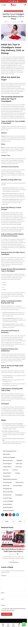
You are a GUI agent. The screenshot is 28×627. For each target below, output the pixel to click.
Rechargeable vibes (7, 488)
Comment (3, 575)
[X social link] (11, 1)
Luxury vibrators (6, 476)
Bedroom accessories (8, 460)
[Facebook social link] (9, 1)
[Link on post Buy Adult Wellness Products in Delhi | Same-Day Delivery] (13, 538)
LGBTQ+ (14, 546)
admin (8, 22)
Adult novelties (6, 454)
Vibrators (3, 136)
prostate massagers (17, 485)
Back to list (13, 521)
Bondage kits (19, 460)
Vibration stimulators (8, 507)
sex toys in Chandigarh (8, 501)
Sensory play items (7, 494)
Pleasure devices (19, 482)
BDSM (6, 11)
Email (2, 599)
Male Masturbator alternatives (10, 479)
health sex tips (10, 11)
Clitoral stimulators (7, 463)
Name (3, 592)
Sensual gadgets (19, 494)
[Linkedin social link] (15, 1)
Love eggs (17, 473)
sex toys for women (7, 498)
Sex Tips (16, 11)
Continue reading (13, 562)
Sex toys (20, 11)
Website (3, 605)
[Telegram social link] (17, 1)
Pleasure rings (6, 485)
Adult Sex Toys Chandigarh (9, 457)
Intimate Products (7, 473)
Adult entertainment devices (9, 451)
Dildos (2, 147)
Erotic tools (5, 469)
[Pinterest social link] (13, 1)
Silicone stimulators (7, 504)
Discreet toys (18, 466)
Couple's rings (19, 463)
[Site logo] (13, 5)
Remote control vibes (8, 491)
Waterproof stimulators (8, 510)
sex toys (7, 58)
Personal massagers (7, 482)
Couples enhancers (7, 466)
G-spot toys (15, 469)
